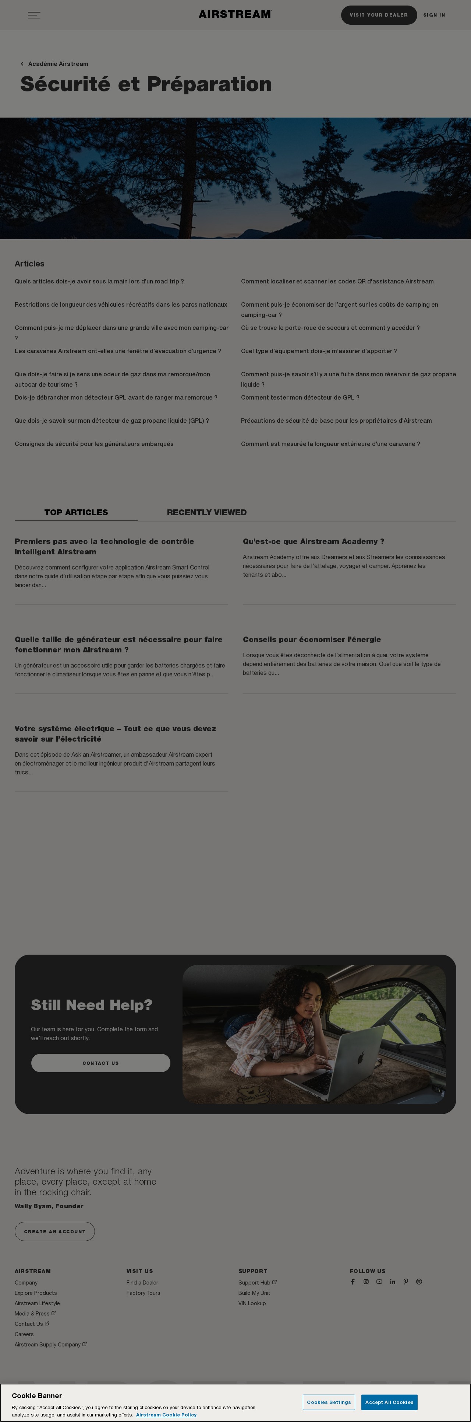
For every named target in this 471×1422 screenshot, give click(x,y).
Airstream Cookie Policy (166, 1414)
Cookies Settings (329, 1402)
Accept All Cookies (389, 1402)
